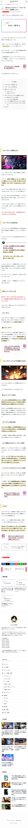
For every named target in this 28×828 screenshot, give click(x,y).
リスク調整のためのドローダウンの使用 (16, 101)
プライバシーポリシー (11, 820)
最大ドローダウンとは (10, 89)
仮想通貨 (5, 695)
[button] (3, 564)
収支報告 (5, 706)
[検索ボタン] (26, 1)
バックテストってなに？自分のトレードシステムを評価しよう (17, 547)
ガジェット (5, 664)
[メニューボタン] (1, 1)
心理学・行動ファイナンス (9, 687)
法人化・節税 (6, 712)
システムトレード (6, 11)
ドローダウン (10, 91)
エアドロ (5, 701)
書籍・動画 (5, 709)
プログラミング (6, 692)
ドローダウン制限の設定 (12, 99)
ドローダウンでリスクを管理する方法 (14, 95)
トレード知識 (6, 681)
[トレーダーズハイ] (14, 1)
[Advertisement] (14, 128)
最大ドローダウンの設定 (12, 97)
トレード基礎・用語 (7, 673)
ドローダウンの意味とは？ (11, 84)
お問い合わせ (18, 820)
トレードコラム (6, 670)
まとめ (6, 107)
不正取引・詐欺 (7, 684)
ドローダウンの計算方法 (11, 87)
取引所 (5, 703)
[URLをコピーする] (25, 564)
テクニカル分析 (7, 678)
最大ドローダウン (11, 93)
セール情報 (5, 667)
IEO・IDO (6, 698)
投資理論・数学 (7, 689)
